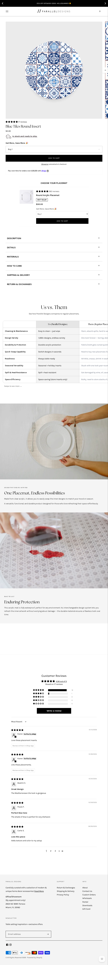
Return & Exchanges (66, 887)
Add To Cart (62, 221)
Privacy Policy (63, 895)
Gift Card (86, 909)
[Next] (105, 70)
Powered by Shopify (34, 958)
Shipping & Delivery (65, 891)
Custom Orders (89, 895)
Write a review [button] (54, 710)
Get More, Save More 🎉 (17, 143)
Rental (85, 902)
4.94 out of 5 (61, 681)
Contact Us (87, 891)
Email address (13, 931)
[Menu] (7, 11)
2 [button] (50, 851)
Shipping (44, 164)
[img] (17, 730)
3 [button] (55, 851)
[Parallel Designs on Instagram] (10, 945)
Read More (39, 891)
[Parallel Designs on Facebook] (7, 945)
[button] (12, 122)
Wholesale (87, 898)
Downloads (87, 905)
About (85, 887)
